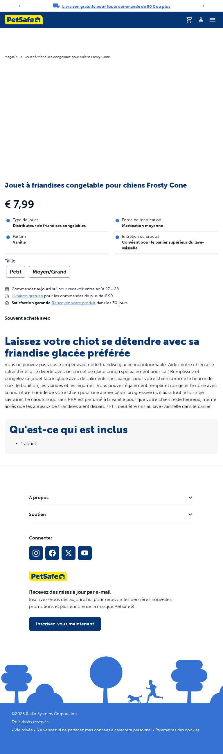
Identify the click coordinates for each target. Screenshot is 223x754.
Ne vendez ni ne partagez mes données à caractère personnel (94, 730)
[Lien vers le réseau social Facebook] (52, 553)
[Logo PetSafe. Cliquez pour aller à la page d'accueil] (24, 19)
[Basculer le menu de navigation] (212, 20)
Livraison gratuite (27, 296)
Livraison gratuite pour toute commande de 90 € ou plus (116, 6)
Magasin (11, 57)
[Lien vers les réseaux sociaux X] (68, 553)
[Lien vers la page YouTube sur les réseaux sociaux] (85, 553)
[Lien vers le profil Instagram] (36, 553)
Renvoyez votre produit (74, 302)
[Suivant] (203, 5)
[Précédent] (20, 5)
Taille (10, 261)
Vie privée (24, 730)
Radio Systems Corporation (51, 713)
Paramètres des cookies (177, 730)
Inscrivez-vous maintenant (65, 624)
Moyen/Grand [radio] (49, 272)
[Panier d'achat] (189, 20)
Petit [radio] (15, 272)
